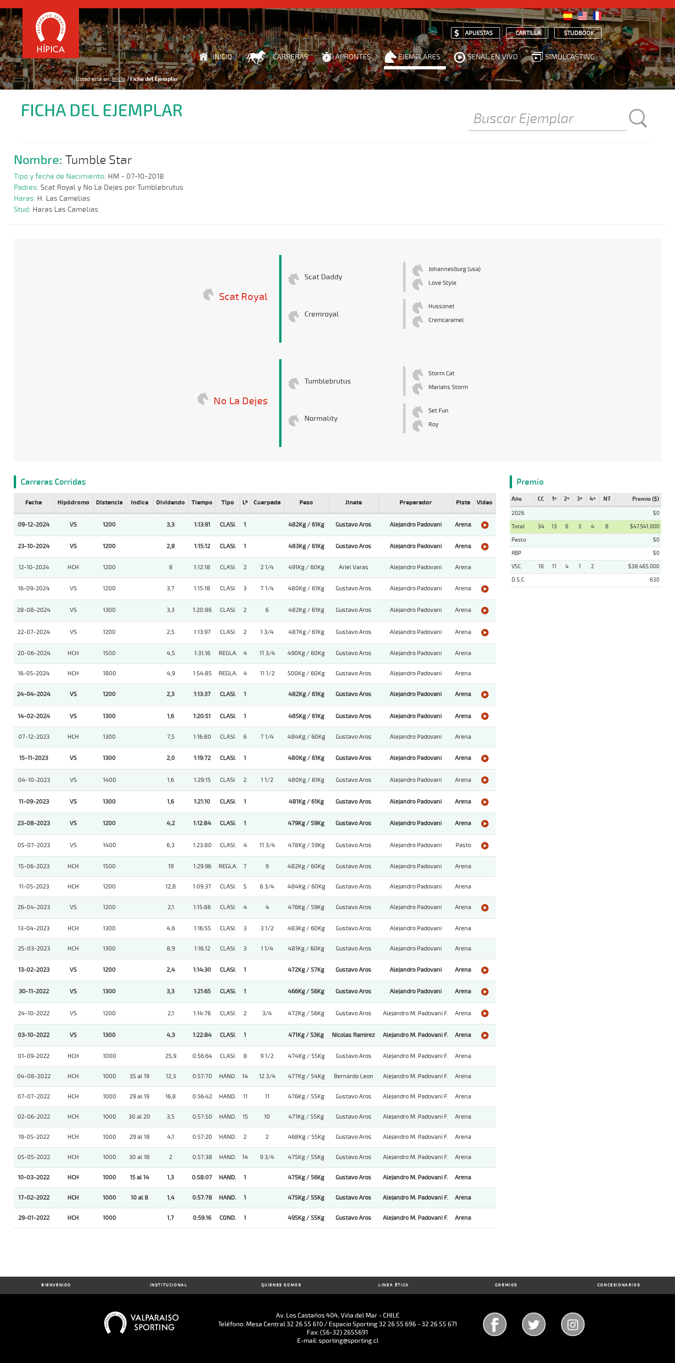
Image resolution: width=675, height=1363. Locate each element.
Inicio (222, 57)
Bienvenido (56, 1285)
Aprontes (353, 57)
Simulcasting (570, 57)
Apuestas (479, 33)
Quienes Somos (281, 1285)
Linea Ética (393, 1285)
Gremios (506, 1285)
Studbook (579, 33)
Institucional (169, 1285)
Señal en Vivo (492, 57)
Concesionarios (618, 1285)
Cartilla (528, 33)
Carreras (290, 57)
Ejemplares (419, 57)
